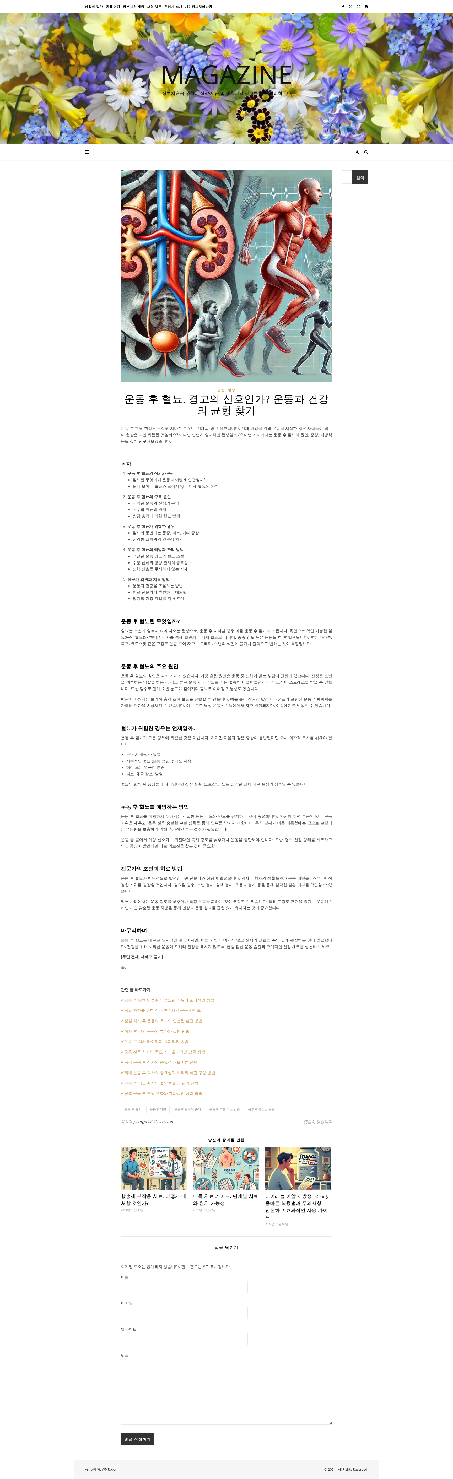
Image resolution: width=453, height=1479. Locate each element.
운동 (125, 428)
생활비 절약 (94, 6)
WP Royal (109, 1469)
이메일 (127, 1302)
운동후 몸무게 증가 (187, 1109)
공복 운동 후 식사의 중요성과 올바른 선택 (160, 1062)
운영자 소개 (173, 6)
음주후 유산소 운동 (261, 1109)
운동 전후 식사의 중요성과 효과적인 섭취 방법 (164, 1051)
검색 (360, 177)
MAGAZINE (227, 74)
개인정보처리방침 (198, 6)
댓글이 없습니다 (318, 1121)
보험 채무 (154, 6)
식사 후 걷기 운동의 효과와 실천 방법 (157, 1031)
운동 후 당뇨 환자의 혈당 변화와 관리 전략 (161, 1083)
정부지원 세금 (133, 6)
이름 (125, 1277)
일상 (231, 390)
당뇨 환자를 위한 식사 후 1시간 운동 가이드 (162, 1010)
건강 (221, 390)
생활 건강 (113, 6)
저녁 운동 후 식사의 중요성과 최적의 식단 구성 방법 (169, 1072)
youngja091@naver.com (154, 1121)
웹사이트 (129, 1329)
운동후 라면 (158, 1109)
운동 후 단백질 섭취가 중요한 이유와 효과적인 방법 (169, 1000)
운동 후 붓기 (133, 1109)
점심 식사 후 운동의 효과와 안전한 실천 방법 (163, 1020)
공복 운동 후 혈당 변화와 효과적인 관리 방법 (163, 1093)
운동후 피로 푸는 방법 (224, 1109)
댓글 (125, 1355)
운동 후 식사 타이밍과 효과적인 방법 (156, 1041)
